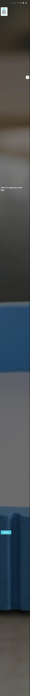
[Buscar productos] (27, 77)
